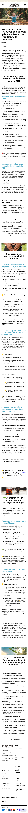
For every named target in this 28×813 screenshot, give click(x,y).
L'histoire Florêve (6, 785)
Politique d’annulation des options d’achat (20, 786)
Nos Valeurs (5, 778)
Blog (3, 776)
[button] (2, 5)
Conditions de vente (19, 780)
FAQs (16, 776)
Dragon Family (18, 766)
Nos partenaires (6, 783)
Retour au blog (15, 739)
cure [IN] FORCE (21, 472)
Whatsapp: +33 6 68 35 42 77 (20, 754)
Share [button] (4, 46)
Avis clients (4, 781)
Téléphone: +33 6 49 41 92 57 (19, 758)
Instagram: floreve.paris (20, 761)
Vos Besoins (17, 778)
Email (16, 751)
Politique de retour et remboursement (19, 790)
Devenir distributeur (6, 788)
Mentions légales (19, 783)
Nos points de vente (19, 764)
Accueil (4, 773)
